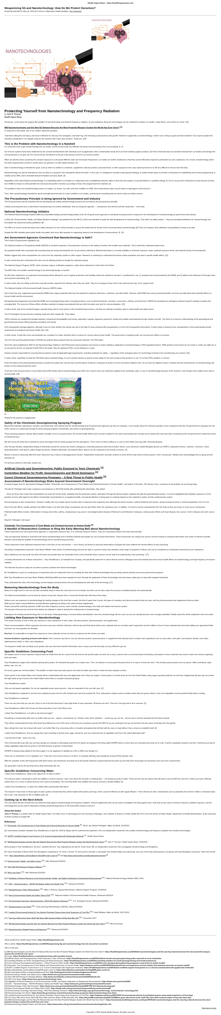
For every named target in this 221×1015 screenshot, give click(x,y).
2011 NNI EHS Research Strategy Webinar (25, 867)
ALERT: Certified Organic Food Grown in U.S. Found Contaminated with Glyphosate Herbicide (46, 836)
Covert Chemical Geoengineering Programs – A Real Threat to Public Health (53, 477)
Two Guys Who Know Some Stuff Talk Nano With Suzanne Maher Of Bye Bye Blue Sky (44, 918)
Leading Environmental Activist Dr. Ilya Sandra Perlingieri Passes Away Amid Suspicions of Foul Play (49, 912)
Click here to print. (209, 1008)
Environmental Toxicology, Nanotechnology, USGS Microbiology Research (38, 901)
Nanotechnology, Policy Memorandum (24, 890)
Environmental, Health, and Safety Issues (24, 861)
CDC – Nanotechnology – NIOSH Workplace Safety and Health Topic (36, 884)
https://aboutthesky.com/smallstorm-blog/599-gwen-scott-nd (33, 855)
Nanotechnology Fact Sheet (20, 907)
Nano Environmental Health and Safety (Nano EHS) (29, 895)
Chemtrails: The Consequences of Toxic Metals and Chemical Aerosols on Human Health (47, 525)
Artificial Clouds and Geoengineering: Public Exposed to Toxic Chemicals (52, 468)
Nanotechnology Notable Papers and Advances (28, 929)
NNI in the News (14, 873)
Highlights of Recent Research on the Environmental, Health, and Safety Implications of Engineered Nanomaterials (55, 878)
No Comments (75, 11)
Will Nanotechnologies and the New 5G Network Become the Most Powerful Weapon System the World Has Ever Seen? (61, 127)
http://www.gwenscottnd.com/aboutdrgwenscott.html (85, 855)
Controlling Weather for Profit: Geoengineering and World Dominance (49, 472)
